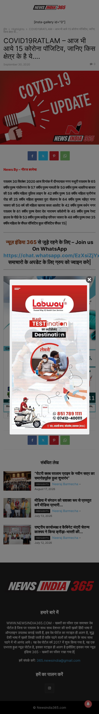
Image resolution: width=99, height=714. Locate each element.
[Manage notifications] (88, 704)
